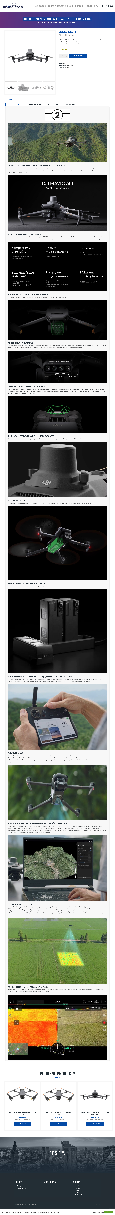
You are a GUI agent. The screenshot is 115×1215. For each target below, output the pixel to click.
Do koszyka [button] (22, 1124)
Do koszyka (78, 55)
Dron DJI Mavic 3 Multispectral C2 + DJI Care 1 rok (95, 1113)
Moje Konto (78, 1186)
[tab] (15, 104)
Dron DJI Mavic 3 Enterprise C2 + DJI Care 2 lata (22, 1113)
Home (38, 22)
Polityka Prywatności (97, 1212)
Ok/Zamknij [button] (108, 1212)
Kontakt (77, 1188)
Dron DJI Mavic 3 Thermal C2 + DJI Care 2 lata (59, 1113)
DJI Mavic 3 (69, 65)
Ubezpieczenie (21, 1188)
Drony (19, 1186)
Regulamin (78, 1190)
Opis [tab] (10, 99)
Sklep (43, 22)
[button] (52, 33)
